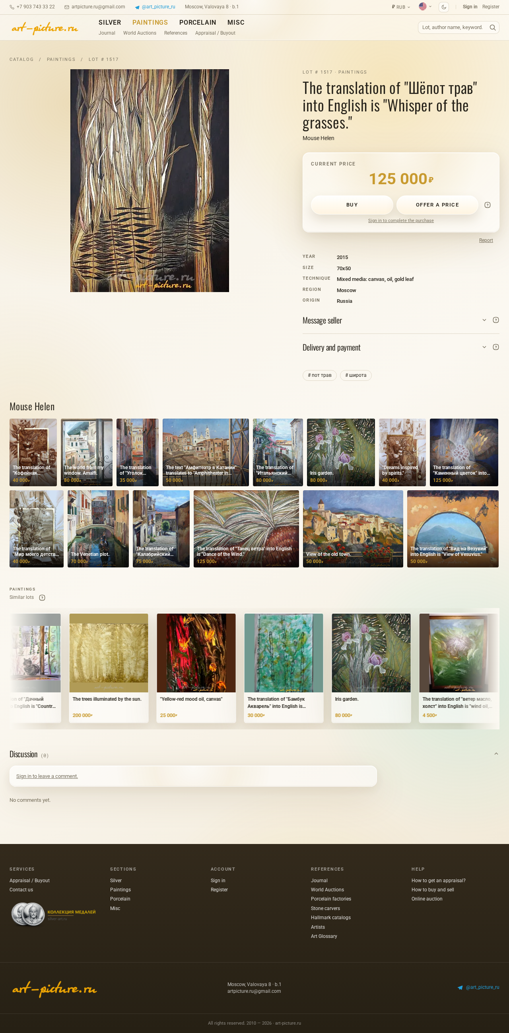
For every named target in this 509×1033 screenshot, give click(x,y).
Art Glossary (324, 936)
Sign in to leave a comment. (47, 776)
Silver (110, 22)
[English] (425, 6)
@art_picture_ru (158, 7)
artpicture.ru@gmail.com (98, 7)
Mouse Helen (318, 138)
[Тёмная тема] (444, 7)
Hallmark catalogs (331, 917)
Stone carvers (325, 908)
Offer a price (437, 205)
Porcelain (197, 22)
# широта (356, 375)
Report (486, 240)
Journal (107, 33)
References (175, 33)
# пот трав (320, 375)
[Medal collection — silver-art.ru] (53, 915)
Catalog (22, 59)
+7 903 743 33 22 (36, 7)
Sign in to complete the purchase (401, 220)
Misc (235, 22)
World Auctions (139, 33)
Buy (352, 205)
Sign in (470, 7)
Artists (318, 927)
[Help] (487, 205)
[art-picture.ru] (45, 27)
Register (490, 7)
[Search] (492, 27)
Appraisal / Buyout (215, 33)
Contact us (21, 890)
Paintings (150, 22)
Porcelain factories (331, 899)
